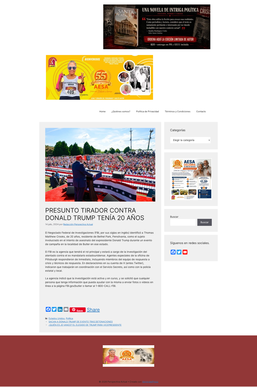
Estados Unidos (57, 318)
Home (102, 111)
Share (93, 309)
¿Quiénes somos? (121, 111)
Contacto (201, 111)
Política (69, 318)
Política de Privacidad (147, 111)
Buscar (174, 216)
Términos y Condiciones (177, 111)
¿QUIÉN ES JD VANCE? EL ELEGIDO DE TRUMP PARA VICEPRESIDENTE (85, 325)
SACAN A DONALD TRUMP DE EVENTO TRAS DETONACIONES (81, 321)
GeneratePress (150, 381)
